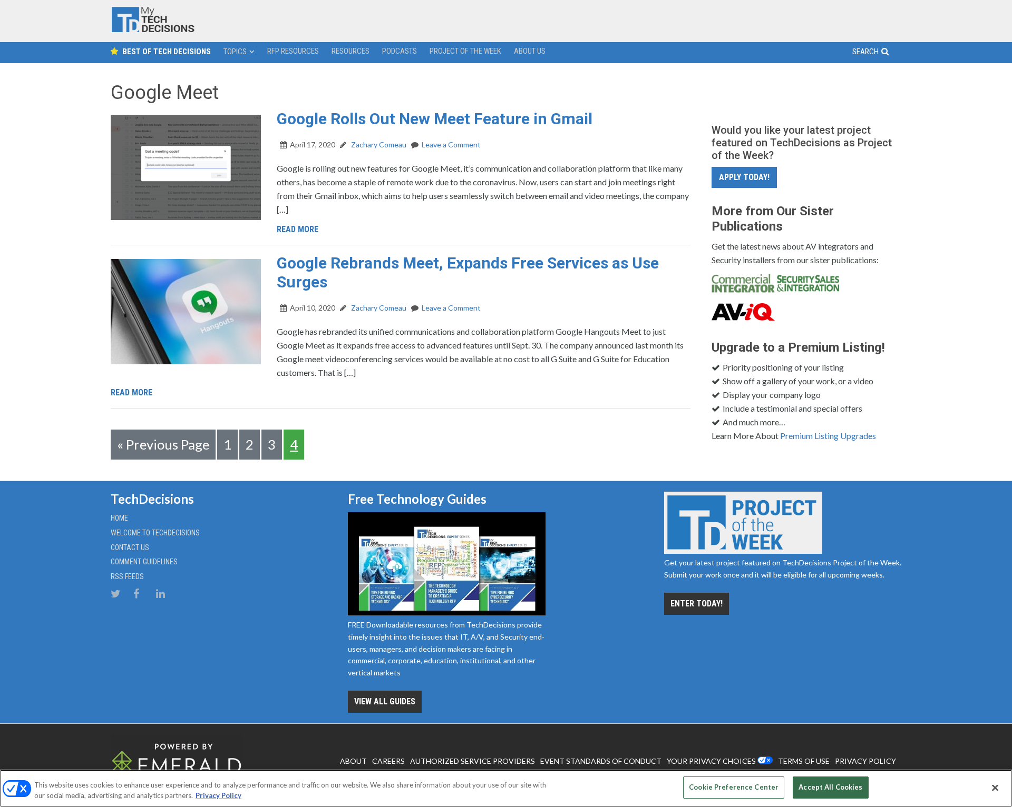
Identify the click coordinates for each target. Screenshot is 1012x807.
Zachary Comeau (377, 144)
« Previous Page (163, 444)
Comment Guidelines (144, 561)
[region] (506, 788)
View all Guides (384, 701)
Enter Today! (696, 604)
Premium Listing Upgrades (828, 436)
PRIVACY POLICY (865, 760)
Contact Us (130, 547)
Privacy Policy (218, 795)
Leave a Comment (451, 144)
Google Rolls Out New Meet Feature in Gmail (434, 118)
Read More (297, 229)
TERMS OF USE (804, 760)
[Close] (995, 787)
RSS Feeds (127, 576)
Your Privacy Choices (711, 760)
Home (119, 518)
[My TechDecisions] (153, 30)
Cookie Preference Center (734, 787)
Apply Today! (744, 177)
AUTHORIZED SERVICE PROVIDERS (472, 760)
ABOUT (353, 760)
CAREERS (388, 760)
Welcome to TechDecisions (155, 533)
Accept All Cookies (830, 787)
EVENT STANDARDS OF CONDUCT (600, 760)
